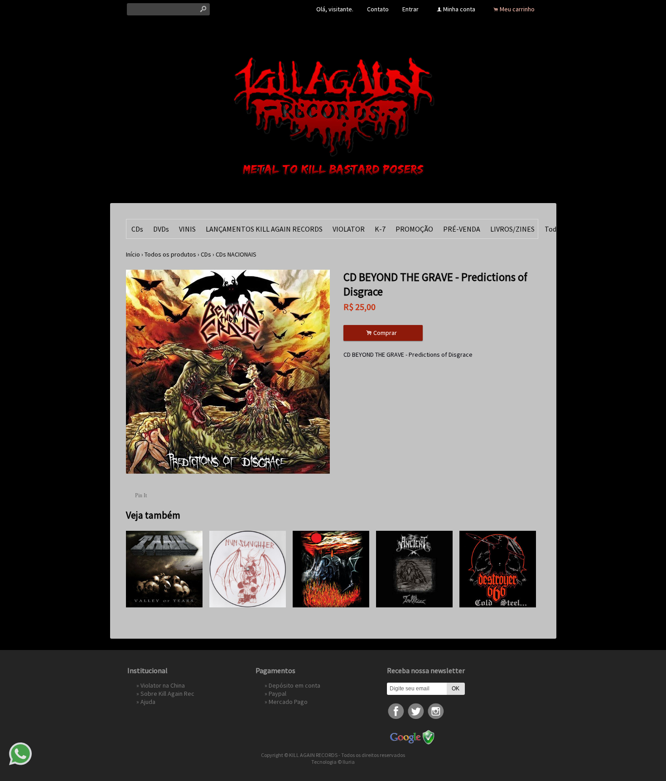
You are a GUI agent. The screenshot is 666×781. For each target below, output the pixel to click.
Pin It (141, 495)
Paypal (277, 693)
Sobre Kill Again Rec (167, 693)
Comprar (383, 333)
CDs (137, 228)
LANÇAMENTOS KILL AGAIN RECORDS (264, 228)
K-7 (380, 228)
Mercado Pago (288, 702)
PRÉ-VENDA (461, 228)
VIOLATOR (349, 228)
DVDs (161, 228)
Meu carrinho (517, 9)
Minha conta (459, 9)
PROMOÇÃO (414, 228)
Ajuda (147, 702)
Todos (554, 228)
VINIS (187, 228)
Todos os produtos (170, 254)
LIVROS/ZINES (512, 228)
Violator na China (162, 685)
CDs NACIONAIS (236, 254)
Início (133, 254)
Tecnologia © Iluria (333, 761)
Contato (378, 9)
